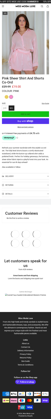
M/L (11, 108)
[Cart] (48, 6)
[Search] (42, 6)
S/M (4, 108)
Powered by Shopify (26, 416)
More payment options (25, 127)
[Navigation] (3, 6)
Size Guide (45, 103)
